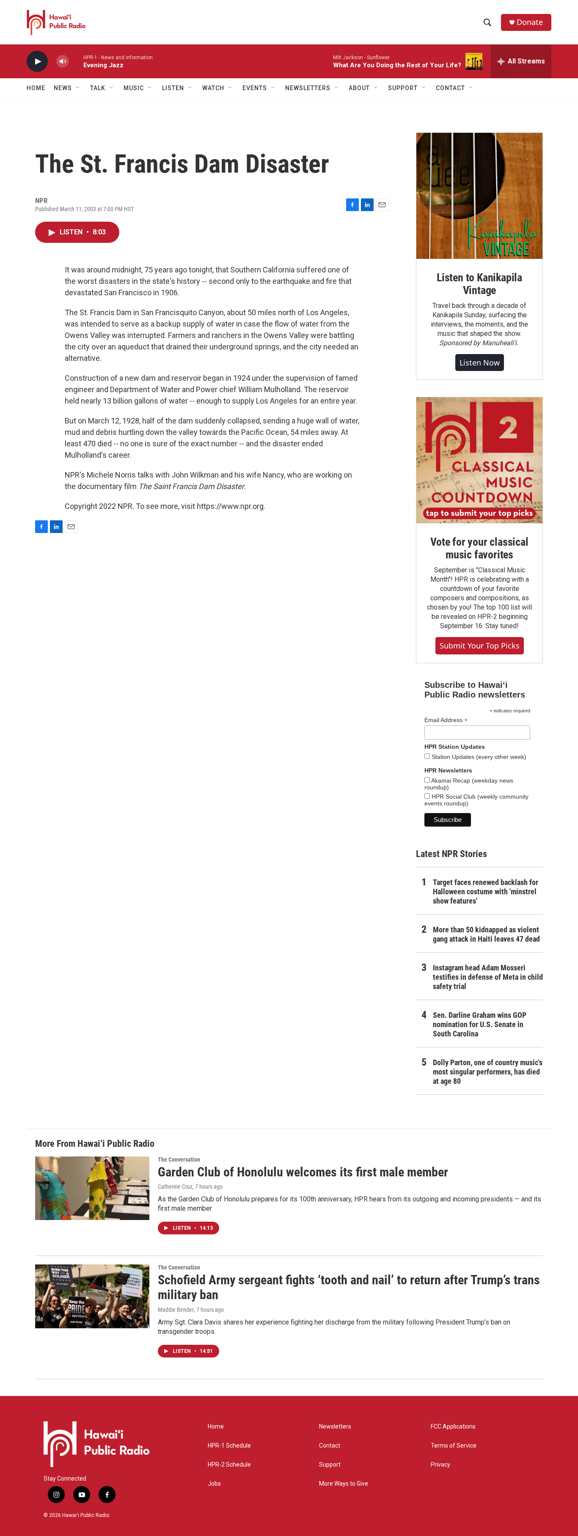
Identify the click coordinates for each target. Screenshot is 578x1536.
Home (36, 88)
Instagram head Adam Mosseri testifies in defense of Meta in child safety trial (488, 977)
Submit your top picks (480, 645)
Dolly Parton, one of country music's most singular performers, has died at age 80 (487, 1071)
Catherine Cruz (175, 1186)
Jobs (214, 1484)
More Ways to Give (343, 1484)
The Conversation (179, 1159)
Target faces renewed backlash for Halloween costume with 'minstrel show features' (485, 891)
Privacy (440, 1465)
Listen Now (480, 362)
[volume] (62, 61)
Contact (329, 1446)
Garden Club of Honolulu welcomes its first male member (303, 1172)
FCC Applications (453, 1426)
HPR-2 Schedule (229, 1465)
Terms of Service (453, 1446)
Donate (530, 22)
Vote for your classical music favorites (479, 548)
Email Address (446, 720)
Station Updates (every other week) (478, 756)
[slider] (76, 61)
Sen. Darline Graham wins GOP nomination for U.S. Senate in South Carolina (479, 1024)
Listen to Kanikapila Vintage (479, 284)
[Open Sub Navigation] (78, 88)
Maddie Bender (176, 1309)
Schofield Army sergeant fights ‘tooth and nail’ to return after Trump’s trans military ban (349, 1287)
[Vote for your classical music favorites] (479, 460)
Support (330, 1465)
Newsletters (335, 1426)
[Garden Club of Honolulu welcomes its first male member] (92, 1188)
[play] (37, 61)
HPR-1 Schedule (229, 1446)
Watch (213, 88)
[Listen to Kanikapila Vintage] (479, 196)
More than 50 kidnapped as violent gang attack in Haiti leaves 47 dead (486, 934)
